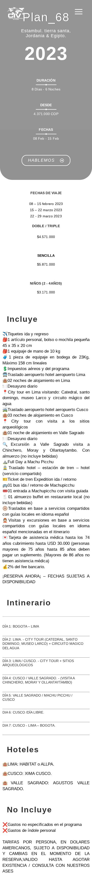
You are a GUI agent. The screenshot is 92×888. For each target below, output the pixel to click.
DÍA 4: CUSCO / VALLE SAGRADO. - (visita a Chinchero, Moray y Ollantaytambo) (38, 680)
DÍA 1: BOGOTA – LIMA (20, 626)
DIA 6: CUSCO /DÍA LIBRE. (23, 712)
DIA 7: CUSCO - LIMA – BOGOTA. (28, 725)
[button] (46, 630)
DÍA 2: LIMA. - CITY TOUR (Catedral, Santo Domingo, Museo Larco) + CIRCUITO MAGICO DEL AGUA (42, 643)
